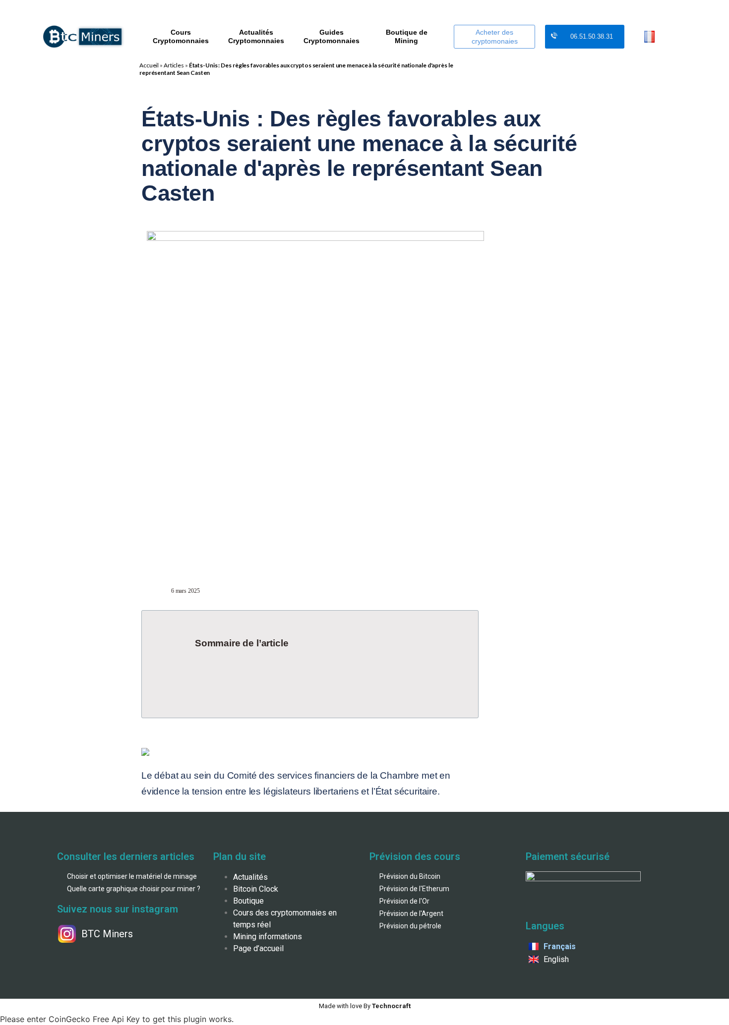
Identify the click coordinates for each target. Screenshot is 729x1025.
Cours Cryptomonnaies (181, 36)
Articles (174, 65)
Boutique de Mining (406, 36)
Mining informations (267, 936)
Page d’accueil (258, 948)
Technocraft (365, 1006)
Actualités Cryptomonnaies (256, 36)
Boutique (248, 901)
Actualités (250, 877)
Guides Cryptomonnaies (332, 36)
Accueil (149, 65)
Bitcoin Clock (255, 889)
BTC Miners (107, 934)
